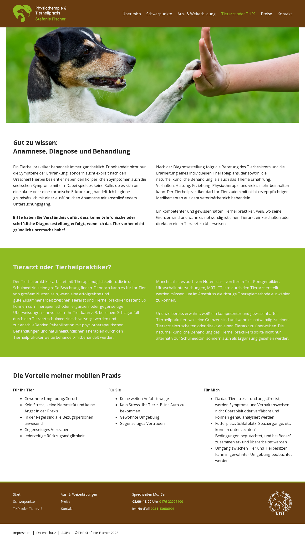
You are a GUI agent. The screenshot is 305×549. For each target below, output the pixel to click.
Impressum (21, 532)
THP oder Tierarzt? (27, 508)
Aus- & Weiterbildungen (79, 494)
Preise (65, 501)
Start (16, 494)
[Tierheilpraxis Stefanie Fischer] (40, 13)
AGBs (65, 532)
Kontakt (67, 508)
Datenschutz (46, 532)
